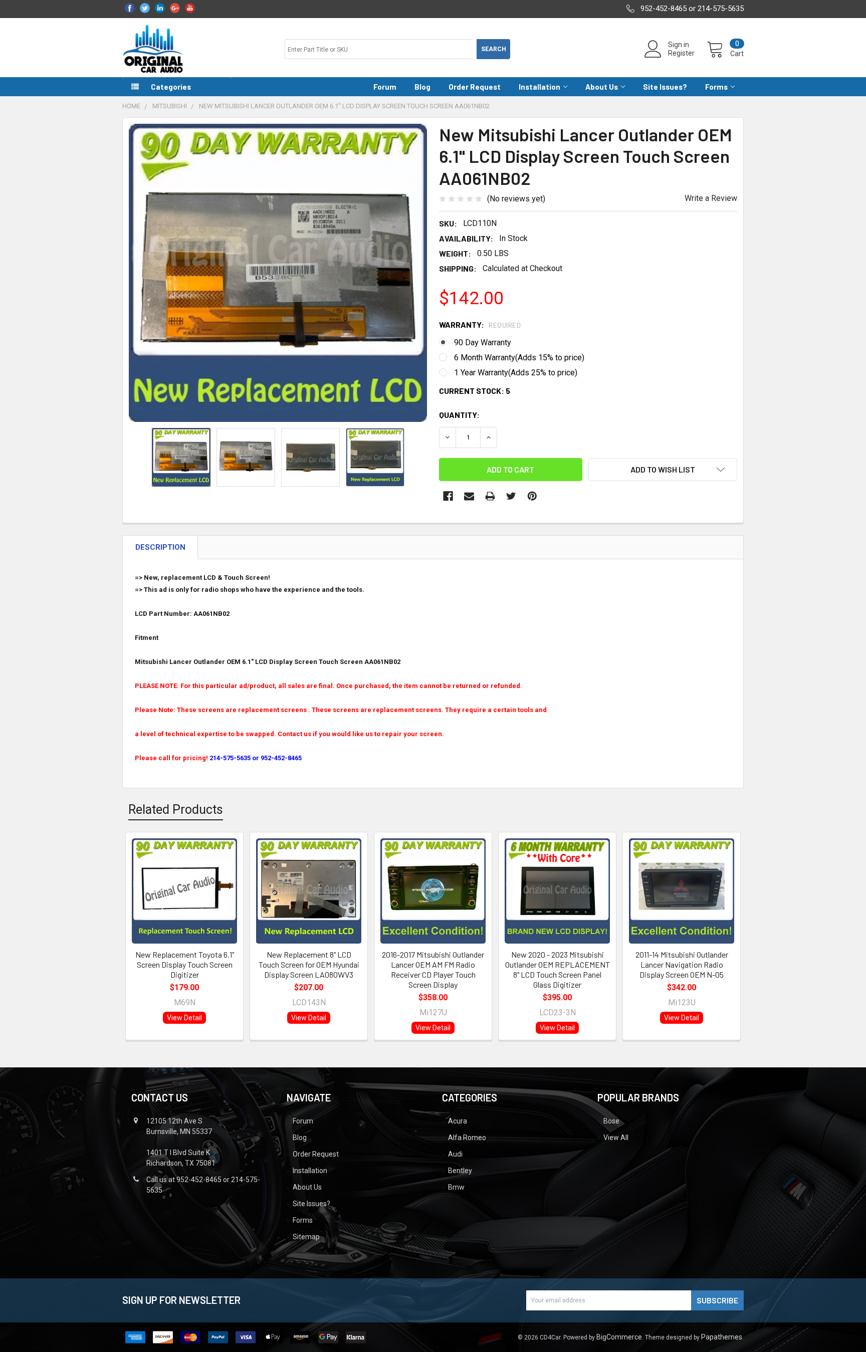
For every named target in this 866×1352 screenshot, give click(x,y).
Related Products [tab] (175, 809)
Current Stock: (474, 390)
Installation (539, 86)
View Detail (184, 1018)
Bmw (456, 1187)
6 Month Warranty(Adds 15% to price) (519, 357)
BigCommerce (619, 1337)
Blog (422, 86)
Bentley (460, 1171)
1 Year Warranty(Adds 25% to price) (515, 372)
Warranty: (480, 324)
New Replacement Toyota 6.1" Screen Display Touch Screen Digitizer (184, 964)
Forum (384, 86)
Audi (455, 1154)
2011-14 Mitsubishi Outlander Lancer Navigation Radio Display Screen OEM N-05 (681, 964)
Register (681, 53)
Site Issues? (665, 86)
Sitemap (306, 1237)
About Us (601, 86)
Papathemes (721, 1337)
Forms (716, 86)
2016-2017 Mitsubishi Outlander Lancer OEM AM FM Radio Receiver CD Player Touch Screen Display (433, 969)
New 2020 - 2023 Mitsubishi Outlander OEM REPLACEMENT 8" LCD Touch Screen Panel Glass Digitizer (557, 969)
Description (160, 547)
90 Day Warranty (482, 342)
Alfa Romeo (467, 1138)
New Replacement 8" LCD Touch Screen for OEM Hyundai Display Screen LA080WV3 (309, 964)
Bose (611, 1121)
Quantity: (459, 414)
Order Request (475, 86)
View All (615, 1138)
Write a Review (711, 198)
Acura (457, 1121)
